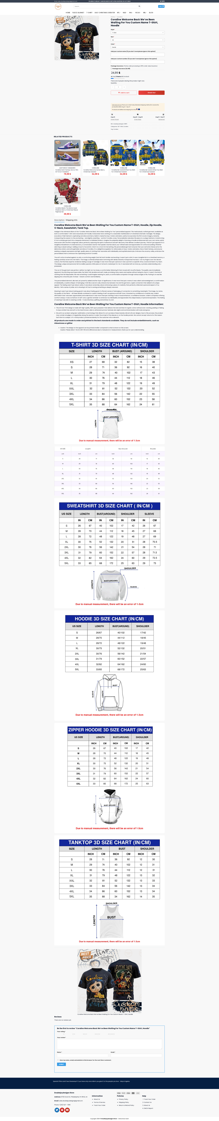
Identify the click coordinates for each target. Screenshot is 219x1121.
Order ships (137, 119)
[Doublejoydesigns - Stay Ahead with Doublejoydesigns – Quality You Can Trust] (62, 6)
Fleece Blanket (78, 13)
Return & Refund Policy (126, 1105)
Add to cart (125, 93)
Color (113, 44)
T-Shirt (89, 13)
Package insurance (117, 66)
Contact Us (148, 1102)
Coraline (120, 17)
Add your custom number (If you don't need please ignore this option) (134, 59)
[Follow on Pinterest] (162, 1)
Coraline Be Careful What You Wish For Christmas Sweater (151, 171)
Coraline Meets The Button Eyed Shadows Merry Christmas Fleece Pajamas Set (66, 210)
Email (113, 1052)
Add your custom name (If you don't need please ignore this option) (133, 51)
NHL (130, 13)
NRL (144, 13)
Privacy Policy (123, 1099)
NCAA (137, 13)
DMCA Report (148, 1108)
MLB (124, 13)
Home (68, 13)
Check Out (151, 93)
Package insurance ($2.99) (121, 68)
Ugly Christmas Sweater (105, 13)
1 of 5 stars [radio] (59, 1034)
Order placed (115, 119)
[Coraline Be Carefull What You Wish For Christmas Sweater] (123, 153)
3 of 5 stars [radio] (79, 1034)
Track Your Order (99, 1105)
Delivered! (162, 119)
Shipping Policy (124, 1102)
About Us (97, 1099)
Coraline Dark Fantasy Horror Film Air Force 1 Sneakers (66, 171)
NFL (118, 13)
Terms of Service (99, 1102)
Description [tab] (59, 220)
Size (112, 37)
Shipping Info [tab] (71, 220)
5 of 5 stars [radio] (104, 1034)
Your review (61, 1037)
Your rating (61, 1031)
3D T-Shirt (120, 126)
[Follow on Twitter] (160, 1)
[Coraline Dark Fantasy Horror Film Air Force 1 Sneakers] (67, 153)
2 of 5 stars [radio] (68, 1034)
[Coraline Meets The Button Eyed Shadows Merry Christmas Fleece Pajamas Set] (67, 191)
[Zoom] (56, 58)
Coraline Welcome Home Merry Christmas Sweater (94, 171)
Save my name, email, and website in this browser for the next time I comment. (85, 1060)
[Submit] (139, 6)
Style (113, 29)
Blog (151, 13)
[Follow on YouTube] (163, 1)
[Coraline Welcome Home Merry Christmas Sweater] (95, 153)
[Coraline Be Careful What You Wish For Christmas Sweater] (152, 153)
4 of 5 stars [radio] (91, 1034)
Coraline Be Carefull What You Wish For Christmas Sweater (123, 171)
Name (59, 1052)
